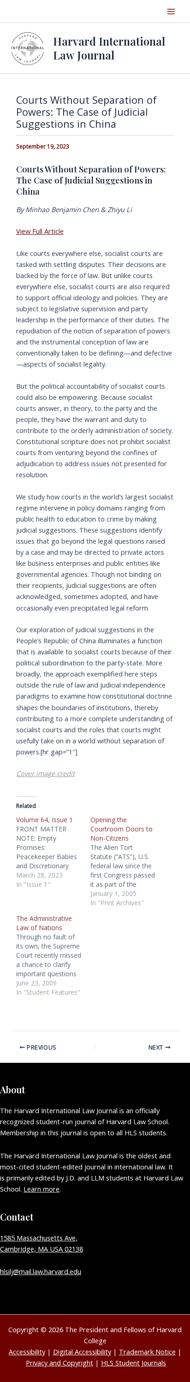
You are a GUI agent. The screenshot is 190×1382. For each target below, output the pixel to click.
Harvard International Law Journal (109, 48)
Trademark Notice (147, 1351)
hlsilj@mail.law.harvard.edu (40, 1271)
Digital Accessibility (82, 1351)
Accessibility (27, 1351)
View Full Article (40, 231)
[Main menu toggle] (171, 11)
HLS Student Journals (133, 1362)
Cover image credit (45, 773)
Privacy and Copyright (59, 1362)
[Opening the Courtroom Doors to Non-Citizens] (127, 861)
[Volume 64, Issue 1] (53, 852)
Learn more (41, 1188)
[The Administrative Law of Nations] (53, 955)
